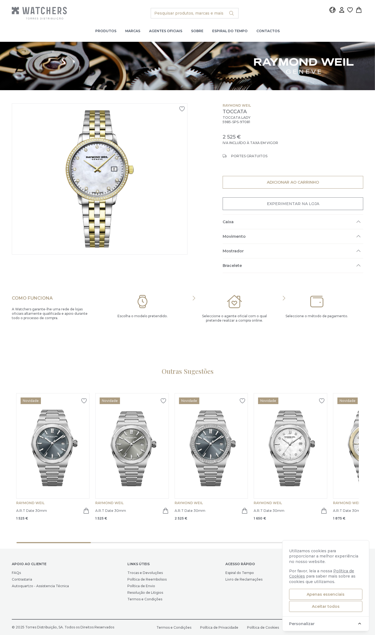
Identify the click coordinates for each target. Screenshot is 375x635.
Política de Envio (141, 586)
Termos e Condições (144, 599)
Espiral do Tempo (230, 31)
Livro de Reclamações (243, 579)
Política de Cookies (263, 627)
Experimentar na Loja (293, 203)
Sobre (197, 31)
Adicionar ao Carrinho (293, 182)
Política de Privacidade (219, 627)
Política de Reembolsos (147, 579)
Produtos (105, 31)
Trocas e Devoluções (145, 573)
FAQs (16, 573)
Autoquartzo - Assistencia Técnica (40, 586)
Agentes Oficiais (165, 31)
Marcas (132, 31)
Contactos (268, 31)
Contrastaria (22, 579)
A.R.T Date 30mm (31, 511)
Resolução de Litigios (145, 592)
